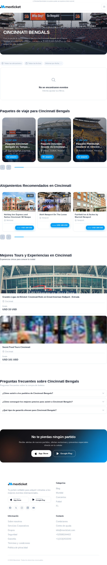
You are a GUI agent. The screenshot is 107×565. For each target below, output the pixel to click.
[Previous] (2, 167)
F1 (57, 506)
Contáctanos (62, 521)
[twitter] (16, 507)
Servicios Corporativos (18, 526)
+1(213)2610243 (63, 539)
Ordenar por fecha (52, 63)
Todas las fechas (34, 63)
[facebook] (10, 507)
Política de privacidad (18, 547)
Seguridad (12, 534)
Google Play (66, 453)
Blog (58, 488)
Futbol (59, 501)
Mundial (59, 493)
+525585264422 (63, 534)
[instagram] (22, 507)
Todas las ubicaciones (13, 63)
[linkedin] (27, 507)
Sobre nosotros (15, 521)
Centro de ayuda (63, 526)
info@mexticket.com (65, 530)
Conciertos (61, 497)
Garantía (12, 539)
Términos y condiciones (19, 543)
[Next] (8, 167)
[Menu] (104, 6)
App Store (43, 453)
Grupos (11, 530)
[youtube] (33, 507)
